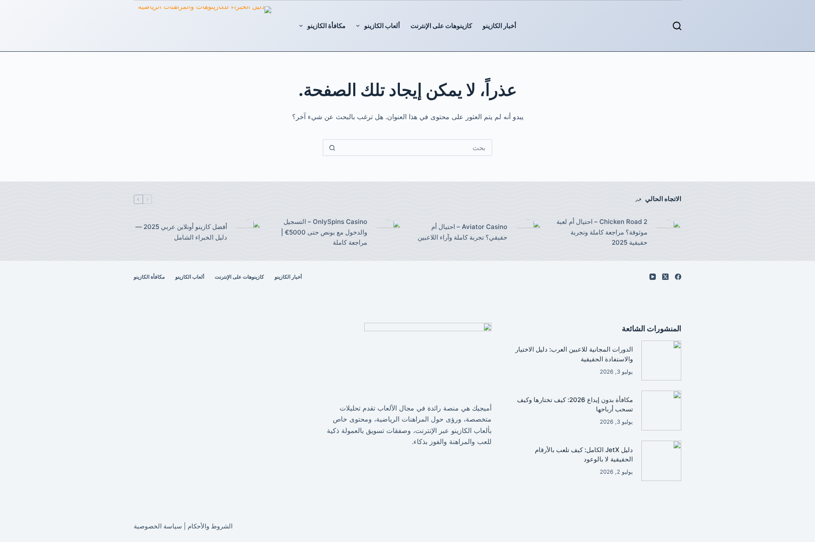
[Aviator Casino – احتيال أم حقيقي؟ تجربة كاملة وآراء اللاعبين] (528, 232)
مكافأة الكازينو (326, 26)
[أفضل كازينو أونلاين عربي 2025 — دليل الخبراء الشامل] (248, 232)
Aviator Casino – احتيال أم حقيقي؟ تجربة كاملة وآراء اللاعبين (462, 232)
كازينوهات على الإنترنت (441, 26)
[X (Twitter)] (665, 277)
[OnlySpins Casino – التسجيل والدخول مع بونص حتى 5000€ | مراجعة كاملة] (388, 232)
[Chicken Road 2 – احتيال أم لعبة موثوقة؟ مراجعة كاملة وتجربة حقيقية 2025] (668, 232)
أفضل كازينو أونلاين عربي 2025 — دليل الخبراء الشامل (181, 232)
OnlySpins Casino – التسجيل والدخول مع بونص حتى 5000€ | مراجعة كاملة (324, 232)
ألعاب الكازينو (382, 26)
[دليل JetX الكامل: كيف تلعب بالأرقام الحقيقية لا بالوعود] (661, 461)
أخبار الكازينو (499, 26)
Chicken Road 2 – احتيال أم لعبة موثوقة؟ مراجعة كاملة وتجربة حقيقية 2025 (601, 232)
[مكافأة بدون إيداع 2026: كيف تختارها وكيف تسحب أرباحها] (661, 410)
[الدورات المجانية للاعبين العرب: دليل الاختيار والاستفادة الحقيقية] (661, 360)
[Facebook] (678, 277)
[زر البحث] (331, 147)
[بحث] (677, 26)
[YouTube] (652, 277)
